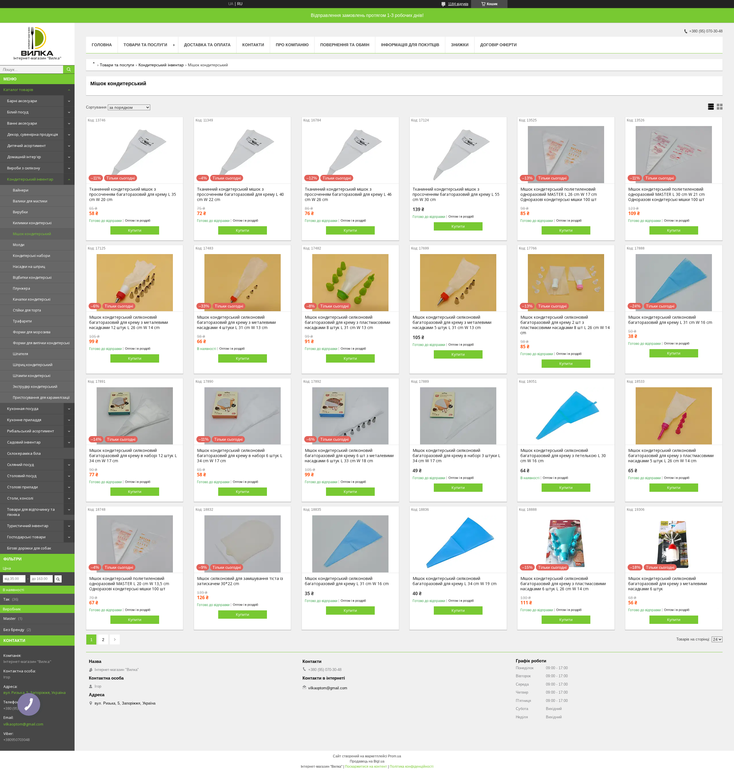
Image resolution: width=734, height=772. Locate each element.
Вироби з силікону (23, 168)
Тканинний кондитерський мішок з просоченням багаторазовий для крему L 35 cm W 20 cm (132, 194)
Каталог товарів (18, 89)
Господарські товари (26, 536)
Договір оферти (498, 44)
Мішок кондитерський (32, 233)
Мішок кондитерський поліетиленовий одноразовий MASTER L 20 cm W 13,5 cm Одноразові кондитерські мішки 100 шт (129, 583)
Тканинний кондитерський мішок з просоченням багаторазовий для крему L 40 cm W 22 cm (240, 194)
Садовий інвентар (24, 442)
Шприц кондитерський (32, 364)
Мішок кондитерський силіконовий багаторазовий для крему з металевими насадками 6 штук (667, 583)
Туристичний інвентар (27, 525)
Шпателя (20, 353)
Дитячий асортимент (26, 145)
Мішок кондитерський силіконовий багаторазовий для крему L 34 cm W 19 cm (455, 581)
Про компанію (292, 44)
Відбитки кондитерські (32, 277)
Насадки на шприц (29, 266)
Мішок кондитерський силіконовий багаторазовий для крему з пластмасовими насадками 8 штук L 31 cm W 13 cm (347, 322)
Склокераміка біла (24, 453)
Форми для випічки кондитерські (41, 342)
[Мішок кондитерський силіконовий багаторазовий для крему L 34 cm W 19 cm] (458, 544)
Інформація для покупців (410, 44)
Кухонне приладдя (24, 419)
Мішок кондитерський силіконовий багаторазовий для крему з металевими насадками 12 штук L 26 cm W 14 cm (128, 322)
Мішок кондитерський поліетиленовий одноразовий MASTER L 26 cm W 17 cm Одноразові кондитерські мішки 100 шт (558, 194)
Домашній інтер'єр (24, 156)
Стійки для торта (27, 310)
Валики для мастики (30, 201)
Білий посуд (17, 112)
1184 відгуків (458, 4)
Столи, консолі (20, 498)
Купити (134, 230)
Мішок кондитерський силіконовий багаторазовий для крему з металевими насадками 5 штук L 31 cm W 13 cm (452, 322)
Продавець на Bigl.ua (367, 761)
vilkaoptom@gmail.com (23, 724)
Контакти (253, 44)
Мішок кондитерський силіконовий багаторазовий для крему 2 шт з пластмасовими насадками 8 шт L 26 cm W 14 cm (565, 325)
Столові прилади (22, 486)
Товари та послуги (145, 44)
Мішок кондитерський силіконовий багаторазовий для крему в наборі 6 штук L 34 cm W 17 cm (239, 455)
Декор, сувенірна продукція (32, 134)
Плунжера (21, 288)
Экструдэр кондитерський (35, 386)
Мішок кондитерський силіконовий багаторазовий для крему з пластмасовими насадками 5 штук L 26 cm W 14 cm (671, 455)
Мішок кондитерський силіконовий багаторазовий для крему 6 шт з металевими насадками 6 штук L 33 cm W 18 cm (349, 455)
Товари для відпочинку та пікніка (31, 512)
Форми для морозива (31, 332)
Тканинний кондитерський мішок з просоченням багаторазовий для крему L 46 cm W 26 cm (348, 194)
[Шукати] (69, 69)
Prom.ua (394, 756)
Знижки (459, 44)
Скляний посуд (20, 464)
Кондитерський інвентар (30, 179)
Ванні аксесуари (22, 123)
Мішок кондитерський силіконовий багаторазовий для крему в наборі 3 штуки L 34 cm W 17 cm (456, 455)
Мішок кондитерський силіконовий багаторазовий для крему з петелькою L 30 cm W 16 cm (563, 455)
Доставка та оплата (207, 44)
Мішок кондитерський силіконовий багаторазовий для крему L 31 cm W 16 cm (670, 320)
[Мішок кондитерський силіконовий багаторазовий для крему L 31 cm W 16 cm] (350, 544)
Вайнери (20, 190)
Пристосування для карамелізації (41, 397)
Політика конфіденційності (412, 767)
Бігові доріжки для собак (29, 548)
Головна (102, 44)
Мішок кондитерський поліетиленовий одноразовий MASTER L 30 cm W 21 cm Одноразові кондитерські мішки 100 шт (666, 194)
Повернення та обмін (344, 44)
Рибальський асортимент (30, 431)
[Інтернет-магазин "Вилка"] (37, 41)
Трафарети (22, 321)
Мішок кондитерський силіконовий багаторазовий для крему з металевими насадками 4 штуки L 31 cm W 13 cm (236, 322)
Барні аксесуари (22, 100)
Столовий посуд (21, 475)
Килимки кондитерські (32, 222)
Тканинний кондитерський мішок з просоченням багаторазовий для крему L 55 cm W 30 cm (456, 194)
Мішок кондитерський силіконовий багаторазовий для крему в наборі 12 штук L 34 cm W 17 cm (133, 455)
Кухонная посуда (22, 408)
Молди (18, 244)
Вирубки (20, 212)
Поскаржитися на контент (366, 767)
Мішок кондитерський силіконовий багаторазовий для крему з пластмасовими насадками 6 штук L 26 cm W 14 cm (563, 583)
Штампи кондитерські (31, 375)
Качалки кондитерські (31, 299)
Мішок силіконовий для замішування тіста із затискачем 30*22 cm (240, 581)
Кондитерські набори (31, 255)
